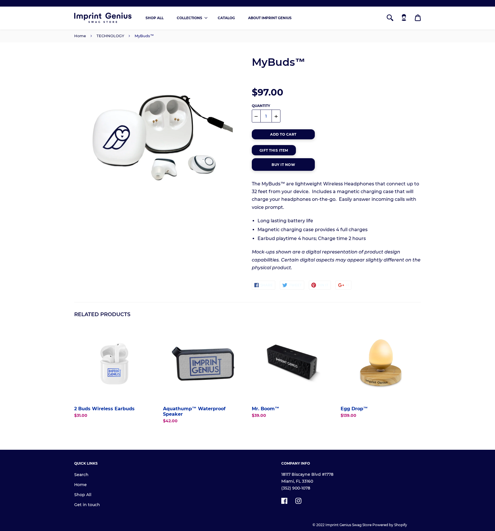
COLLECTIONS (189, 18)
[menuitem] (154, 18)
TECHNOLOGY (110, 35)
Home (80, 35)
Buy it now (283, 165)
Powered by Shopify (389, 525)
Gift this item (274, 150)
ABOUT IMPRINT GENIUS (270, 18)
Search (81, 474)
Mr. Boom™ (265, 408)
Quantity (261, 106)
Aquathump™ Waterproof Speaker (194, 411)
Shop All (82, 494)
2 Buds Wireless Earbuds (104, 408)
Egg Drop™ (354, 408)
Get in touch (87, 504)
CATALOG (226, 18)
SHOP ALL (155, 18)
